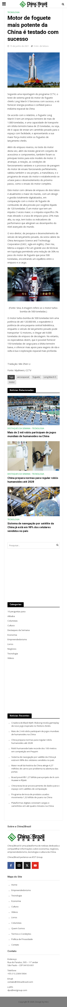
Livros (14, 917)
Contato (15, 944)
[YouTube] (35, 865)
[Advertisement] (33, 575)
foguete (36, 377)
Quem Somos (18, 928)
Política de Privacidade (22, 939)
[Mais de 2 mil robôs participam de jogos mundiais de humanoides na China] (33, 410)
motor (12, 382)
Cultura (14, 906)
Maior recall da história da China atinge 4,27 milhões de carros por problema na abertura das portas (34, 768)
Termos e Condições (21, 933)
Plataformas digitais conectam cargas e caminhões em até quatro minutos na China (32, 804)
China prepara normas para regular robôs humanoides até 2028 (32, 479)
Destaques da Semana (18, 428)
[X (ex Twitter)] (27, 865)
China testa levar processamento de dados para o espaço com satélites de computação (35, 787)
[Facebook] (10, 865)
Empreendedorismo (21, 890)
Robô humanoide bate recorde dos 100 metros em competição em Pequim (34, 750)
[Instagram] (19, 865)
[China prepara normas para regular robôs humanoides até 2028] (33, 456)
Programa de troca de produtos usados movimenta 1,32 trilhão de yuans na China (31, 796)
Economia (16, 901)
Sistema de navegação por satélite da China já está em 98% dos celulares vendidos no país (30, 527)
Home (14, 884)
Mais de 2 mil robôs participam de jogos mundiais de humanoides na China (31, 434)
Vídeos (14, 912)
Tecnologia (13, 12)
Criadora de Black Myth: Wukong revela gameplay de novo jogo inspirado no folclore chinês (35, 724)
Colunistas (16, 922)
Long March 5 (50, 377)
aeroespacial (23, 377)
